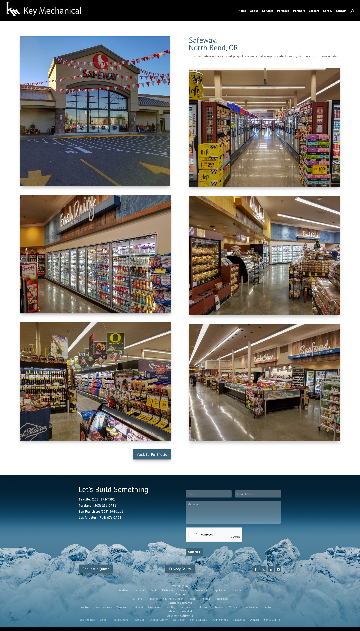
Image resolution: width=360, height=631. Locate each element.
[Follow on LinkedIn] (271, 569)
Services (267, 11)
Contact (341, 11)
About (254, 11)
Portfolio (283, 11)
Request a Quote (96, 568)
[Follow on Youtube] (278, 569)
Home (242, 11)
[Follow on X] (263, 569)
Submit (194, 552)
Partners (299, 11)
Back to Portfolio (151, 454)
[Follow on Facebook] (256, 569)
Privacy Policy (180, 568)
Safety (327, 11)
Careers (314, 11)
